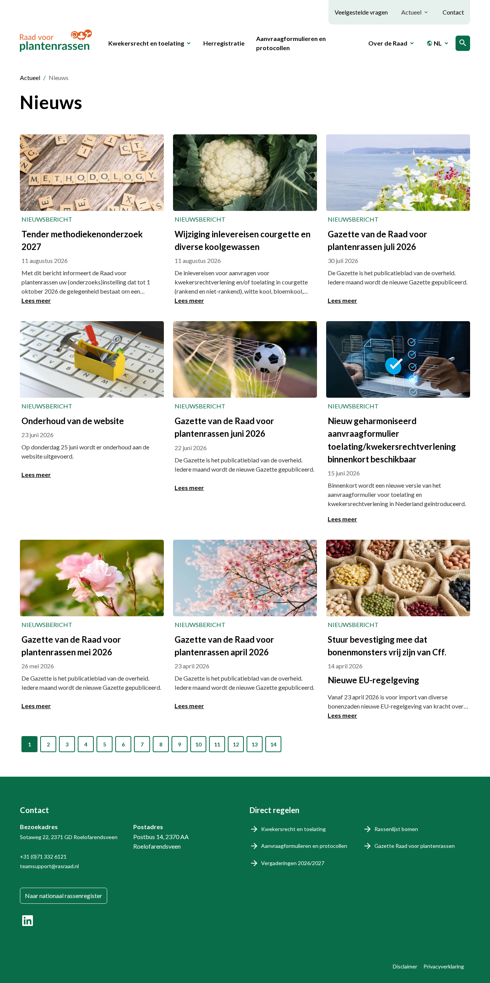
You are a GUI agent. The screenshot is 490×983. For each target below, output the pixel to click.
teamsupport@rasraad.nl (49, 866)
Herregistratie (224, 43)
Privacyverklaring (443, 966)
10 (198, 744)
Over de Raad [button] (387, 43)
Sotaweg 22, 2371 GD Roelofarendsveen (69, 837)
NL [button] (434, 43)
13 (255, 744)
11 (217, 744)
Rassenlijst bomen (396, 829)
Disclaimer (405, 966)
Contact (453, 12)
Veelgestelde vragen (361, 12)
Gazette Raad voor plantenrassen (414, 846)
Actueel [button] (411, 12)
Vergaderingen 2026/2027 (292, 863)
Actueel (30, 77)
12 (236, 744)
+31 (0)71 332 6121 (43, 856)
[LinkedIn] (27, 920)
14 (273, 744)
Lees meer (36, 300)
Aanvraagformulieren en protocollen (291, 43)
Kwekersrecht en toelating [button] (146, 43)
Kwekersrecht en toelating (293, 829)
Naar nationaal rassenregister (63, 895)
